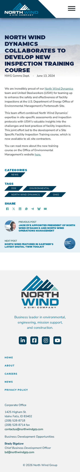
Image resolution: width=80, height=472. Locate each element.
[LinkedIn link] (23, 340)
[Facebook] (7, 209)
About (10, 365)
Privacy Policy (16, 389)
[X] (14, 209)
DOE (13, 188)
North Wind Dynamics (25, 194)
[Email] (45, 209)
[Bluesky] (39, 209)
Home (9, 357)
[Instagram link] (46, 340)
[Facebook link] (34, 340)
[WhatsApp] (26, 209)
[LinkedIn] (20, 209)
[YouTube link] (57, 340)
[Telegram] (33, 209)
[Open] (71, 9)
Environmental (40, 188)
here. (38, 154)
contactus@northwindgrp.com (24, 429)
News (14, 174)
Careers (11, 373)
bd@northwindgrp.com (19, 452)
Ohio (56, 194)
